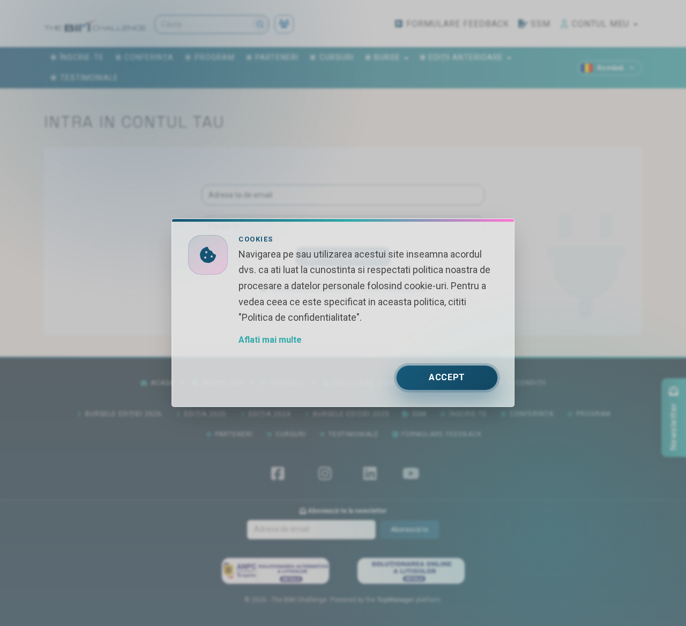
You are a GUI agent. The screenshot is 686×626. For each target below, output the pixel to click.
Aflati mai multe (270, 340)
